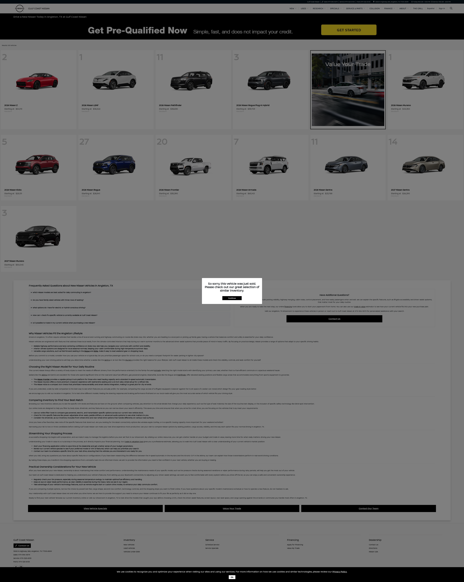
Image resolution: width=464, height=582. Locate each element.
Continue (232, 298)
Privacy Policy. (339, 571)
